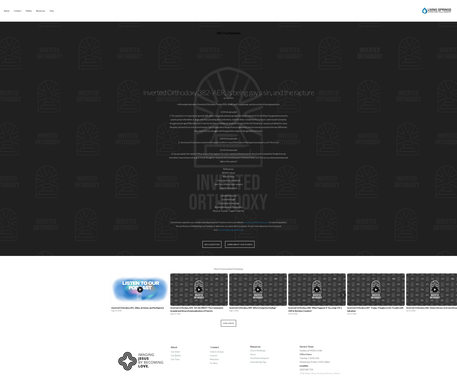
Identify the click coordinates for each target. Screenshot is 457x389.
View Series (228, 323)
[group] (140, 293)
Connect (18, 11)
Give (52, 11)
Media (29, 11)
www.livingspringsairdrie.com (230, 230)
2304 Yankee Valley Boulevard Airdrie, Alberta (320, 373)
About (7, 11)
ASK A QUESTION (211, 244)
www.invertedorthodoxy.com (256, 222)
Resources (41, 11)
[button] (343, 295)
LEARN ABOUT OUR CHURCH (240, 244)
